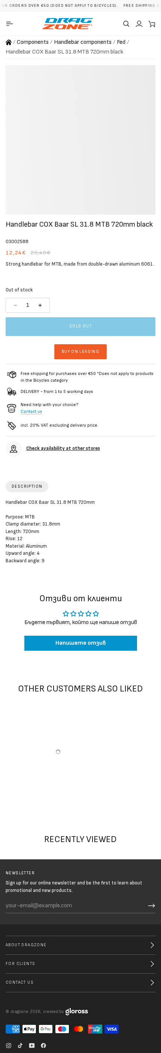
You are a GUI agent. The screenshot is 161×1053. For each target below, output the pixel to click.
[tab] (27, 486)
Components (33, 42)
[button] (126, 23)
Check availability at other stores (63, 448)
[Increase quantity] (41, 305)
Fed (121, 42)
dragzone (19, 1011)
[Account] (139, 23)
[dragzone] (67, 23)
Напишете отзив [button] (80, 643)
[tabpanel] (80, 533)
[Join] (151, 906)
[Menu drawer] (11, 23)
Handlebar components (83, 42)
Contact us (31, 411)
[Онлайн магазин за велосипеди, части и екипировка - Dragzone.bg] (9, 42)
